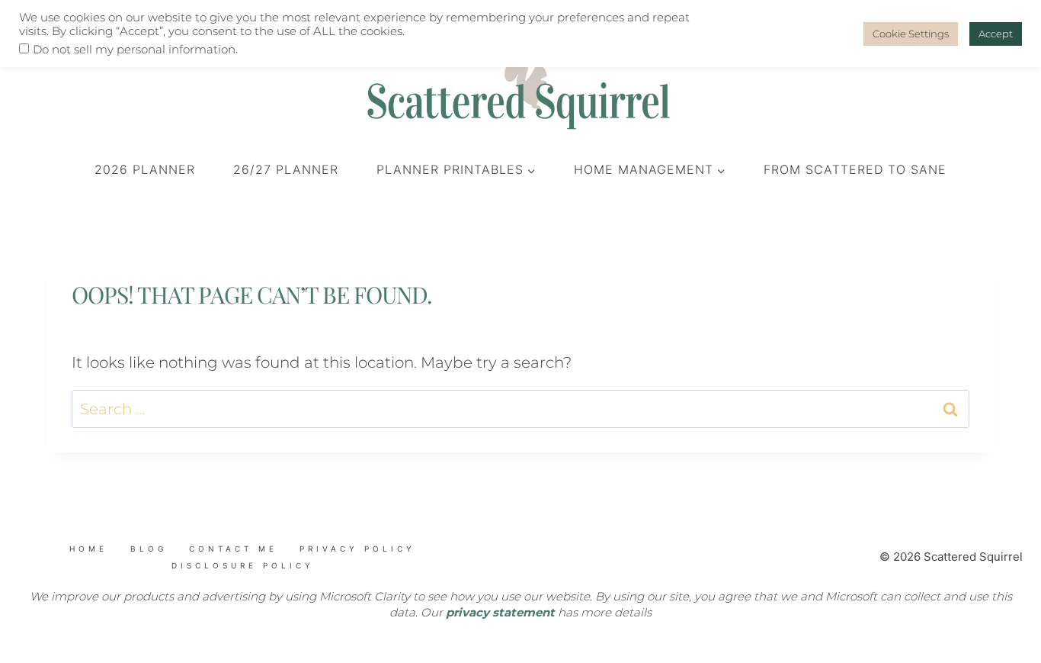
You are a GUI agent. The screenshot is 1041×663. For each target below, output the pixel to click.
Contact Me (233, 548)
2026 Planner (144, 169)
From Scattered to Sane (855, 169)
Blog (148, 548)
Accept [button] (996, 33)
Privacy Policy (357, 548)
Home (88, 548)
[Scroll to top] (107, 577)
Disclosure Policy (242, 565)
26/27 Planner (285, 169)
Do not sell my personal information (134, 49)
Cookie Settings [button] (911, 33)
